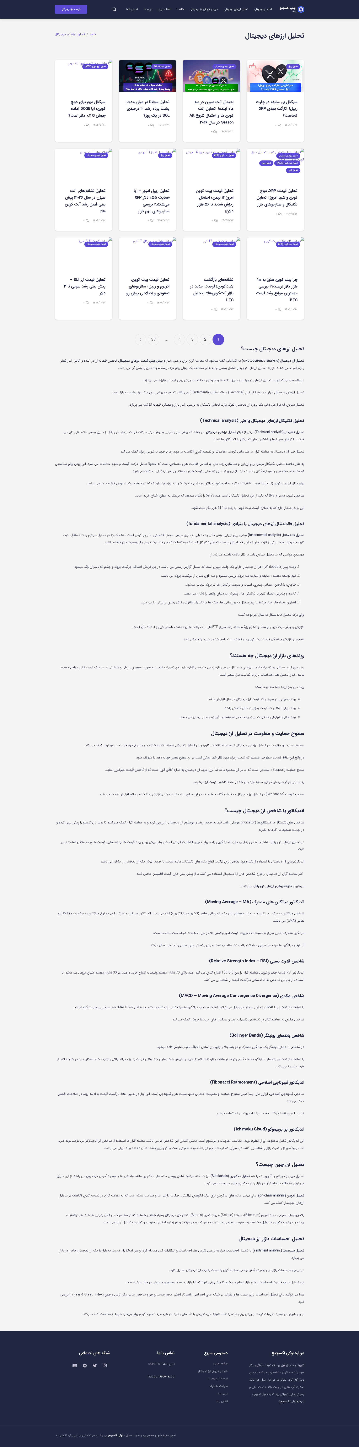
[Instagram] (105, 1366)
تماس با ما (222, 1401)
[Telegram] (85, 1366)
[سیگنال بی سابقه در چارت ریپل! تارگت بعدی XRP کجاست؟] (275, 76)
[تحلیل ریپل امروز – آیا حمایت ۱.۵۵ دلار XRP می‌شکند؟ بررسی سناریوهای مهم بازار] (147, 165)
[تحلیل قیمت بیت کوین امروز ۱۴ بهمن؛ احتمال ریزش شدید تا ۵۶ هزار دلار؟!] (211, 165)
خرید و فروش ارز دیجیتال (213, 1371)
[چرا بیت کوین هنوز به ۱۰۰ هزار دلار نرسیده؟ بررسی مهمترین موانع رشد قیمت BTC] (275, 253)
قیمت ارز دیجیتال (218, 1378)
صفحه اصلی (220, 1363)
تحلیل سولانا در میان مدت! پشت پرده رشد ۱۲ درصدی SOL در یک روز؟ (147, 109)
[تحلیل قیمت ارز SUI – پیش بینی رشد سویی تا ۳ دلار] (83, 253)
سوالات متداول (219, 1386)
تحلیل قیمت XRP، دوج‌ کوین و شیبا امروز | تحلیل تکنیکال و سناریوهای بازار (277, 198)
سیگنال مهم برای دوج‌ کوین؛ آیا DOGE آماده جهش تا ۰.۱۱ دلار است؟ (87, 109)
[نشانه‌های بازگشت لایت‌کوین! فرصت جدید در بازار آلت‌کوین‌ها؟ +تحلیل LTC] (211, 253)
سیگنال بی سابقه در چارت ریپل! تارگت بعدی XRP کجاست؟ (277, 109)
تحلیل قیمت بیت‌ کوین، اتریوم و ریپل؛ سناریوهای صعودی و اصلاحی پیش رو (148, 286)
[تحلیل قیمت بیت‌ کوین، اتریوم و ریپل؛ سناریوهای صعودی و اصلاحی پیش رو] (147, 253)
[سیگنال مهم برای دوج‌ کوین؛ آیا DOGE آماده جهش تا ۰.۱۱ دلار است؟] (83, 76)
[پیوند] (292, 9)
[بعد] (140, 339)
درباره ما (223, 1393)
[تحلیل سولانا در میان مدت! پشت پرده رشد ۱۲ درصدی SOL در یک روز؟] (147, 76)
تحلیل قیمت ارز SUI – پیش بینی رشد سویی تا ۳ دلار (85, 286)
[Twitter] (95, 1366)
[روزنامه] (75, 1366)
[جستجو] (114, 9)
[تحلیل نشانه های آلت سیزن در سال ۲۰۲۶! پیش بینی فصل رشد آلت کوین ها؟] (83, 165)
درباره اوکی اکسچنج (291, 1401)
